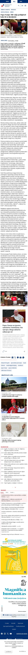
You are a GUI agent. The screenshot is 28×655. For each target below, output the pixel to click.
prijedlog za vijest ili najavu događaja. (15, 615)
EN (22, 5)
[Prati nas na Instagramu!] (5, 634)
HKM (7, 1)
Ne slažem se (22, 651)
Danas (2, 492)
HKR (21, 1)
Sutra (7, 492)
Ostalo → (12, 492)
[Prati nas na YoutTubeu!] (11, 634)
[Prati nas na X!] (8, 634)
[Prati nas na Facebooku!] (2, 634)
